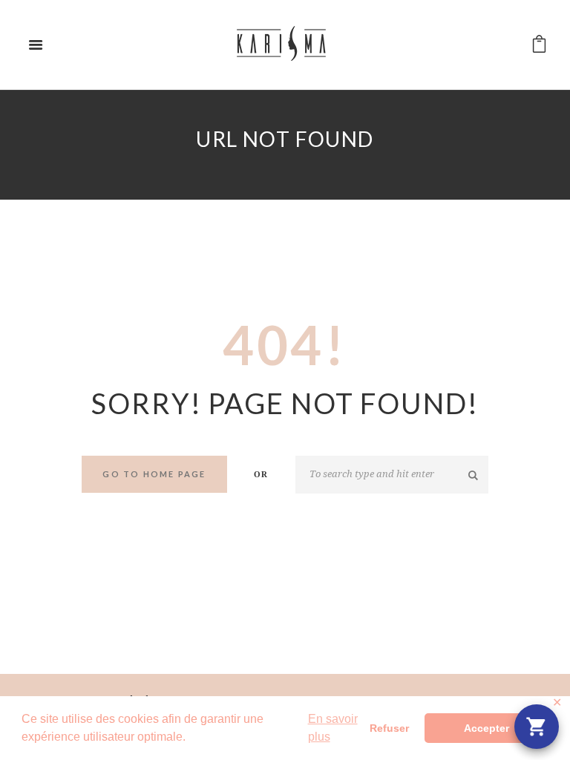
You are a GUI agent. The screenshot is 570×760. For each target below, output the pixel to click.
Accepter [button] (486, 728)
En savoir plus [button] (333, 727)
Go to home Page (154, 474)
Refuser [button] (389, 728)
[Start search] (473, 475)
